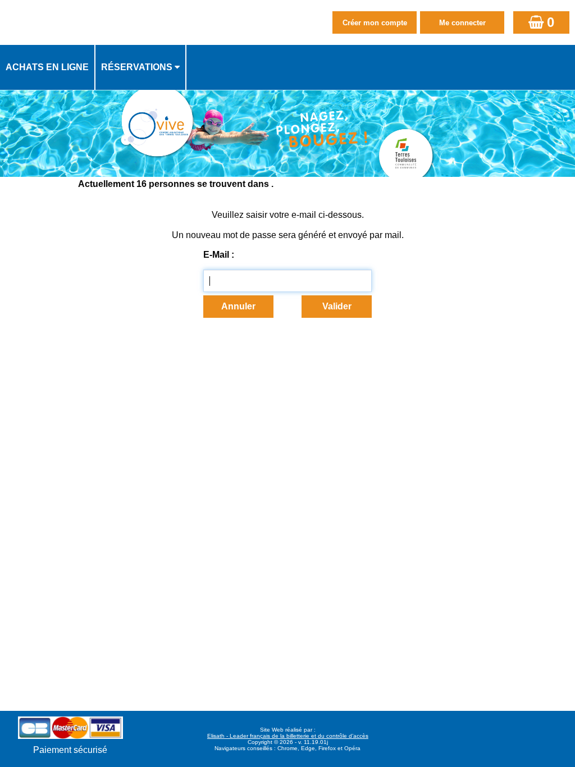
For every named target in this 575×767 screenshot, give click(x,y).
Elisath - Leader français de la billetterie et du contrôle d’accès (287, 736)
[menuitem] (47, 67)
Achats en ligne (47, 67)
